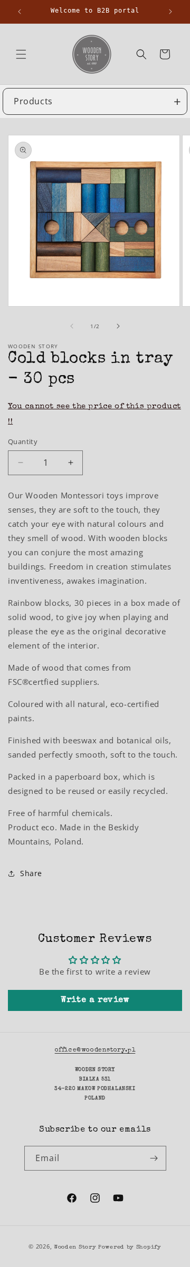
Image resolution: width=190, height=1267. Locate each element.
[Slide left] (71, 326)
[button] (21, 54)
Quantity (22, 441)
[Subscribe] (154, 1158)
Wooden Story (75, 1247)
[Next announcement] (170, 11)
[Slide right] (118, 326)
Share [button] (31, 873)
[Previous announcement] (19, 11)
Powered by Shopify (130, 1247)
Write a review (95, 1000)
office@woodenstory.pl (95, 1050)
